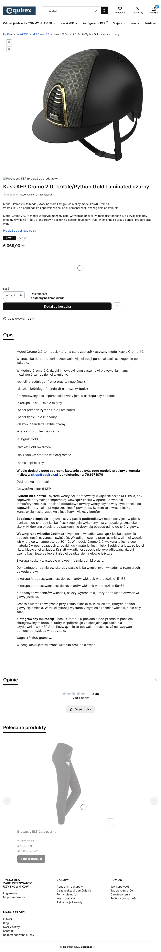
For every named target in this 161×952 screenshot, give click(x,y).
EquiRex (7, 34)
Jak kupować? (120, 886)
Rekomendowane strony (18, 934)
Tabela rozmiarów (122, 890)
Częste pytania (120, 894)
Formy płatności (67, 894)
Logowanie (10, 893)
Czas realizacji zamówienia (74, 890)
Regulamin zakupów (70, 886)
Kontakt (8, 930)
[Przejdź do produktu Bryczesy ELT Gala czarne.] (66, 783)
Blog (6, 923)
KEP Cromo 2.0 (41, 34)
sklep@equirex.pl (44, 474)
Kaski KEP (22, 34)
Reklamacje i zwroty (69, 902)
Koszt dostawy (66, 898)
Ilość (6, 288)
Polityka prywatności (124, 898)
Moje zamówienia (14, 897)
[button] (104, 10)
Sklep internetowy (76, 946)
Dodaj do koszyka (57, 306)
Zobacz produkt (31, 858)
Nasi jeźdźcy (11, 927)
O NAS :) (8, 919)
